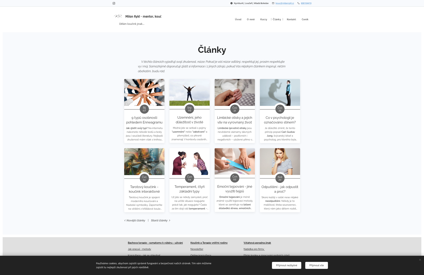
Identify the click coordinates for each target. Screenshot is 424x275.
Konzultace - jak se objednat (144, 255)
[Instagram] (114, 3)
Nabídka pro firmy (254, 249)
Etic (246, 255)
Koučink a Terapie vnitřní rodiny (209, 242)
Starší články (159, 220)
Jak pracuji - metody (139, 249)
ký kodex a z (255, 255)
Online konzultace (200, 255)
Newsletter (196, 249)
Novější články (136, 220)
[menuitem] (238, 19)
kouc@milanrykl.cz (285, 3)
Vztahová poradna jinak (257, 242)
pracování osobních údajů (276, 255)
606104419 (306, 3)
